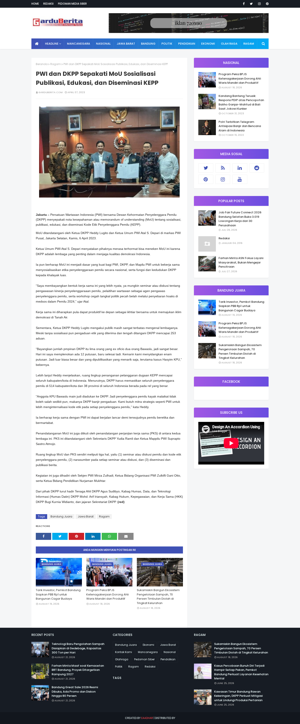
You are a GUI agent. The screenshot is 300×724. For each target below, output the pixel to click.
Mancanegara (148, 652)
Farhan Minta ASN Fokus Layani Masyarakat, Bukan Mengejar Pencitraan (241, 262)
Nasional (170, 652)
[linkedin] (239, 167)
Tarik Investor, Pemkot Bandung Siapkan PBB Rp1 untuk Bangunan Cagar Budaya (58, 594)
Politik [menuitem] (166, 44)
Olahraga (121, 659)
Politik (118, 666)
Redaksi (48, 3)
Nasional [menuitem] (103, 44)
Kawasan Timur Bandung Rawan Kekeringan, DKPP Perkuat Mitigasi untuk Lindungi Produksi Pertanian (238, 696)
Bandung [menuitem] (148, 44)
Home (35, 3)
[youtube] (239, 179)
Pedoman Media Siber (72, 3)
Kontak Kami (123, 652)
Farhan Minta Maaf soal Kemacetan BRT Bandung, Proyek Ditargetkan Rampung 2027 (78, 670)
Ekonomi (148, 645)
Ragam (55, 64)
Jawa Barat (86, 516)
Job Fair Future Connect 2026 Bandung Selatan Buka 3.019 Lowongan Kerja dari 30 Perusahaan (240, 218)
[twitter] (251, 3)
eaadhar (147, 718)
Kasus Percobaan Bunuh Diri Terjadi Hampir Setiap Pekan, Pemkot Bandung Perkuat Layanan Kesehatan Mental (241, 672)
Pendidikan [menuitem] (186, 44)
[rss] (222, 167)
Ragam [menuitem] (248, 44)
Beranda (42, 64)
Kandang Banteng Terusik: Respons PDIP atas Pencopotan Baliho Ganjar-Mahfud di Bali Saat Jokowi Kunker (241, 102)
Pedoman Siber (144, 659)
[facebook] (243, 3)
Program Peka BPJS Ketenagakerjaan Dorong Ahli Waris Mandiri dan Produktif (107, 594)
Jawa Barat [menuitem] (126, 44)
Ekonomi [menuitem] (208, 44)
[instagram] (259, 3)
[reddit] (256, 167)
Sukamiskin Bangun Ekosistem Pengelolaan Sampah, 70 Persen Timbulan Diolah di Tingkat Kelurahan (158, 596)
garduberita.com (50, 92)
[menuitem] (36, 43)
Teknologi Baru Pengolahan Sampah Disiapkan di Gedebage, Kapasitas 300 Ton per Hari (78, 648)
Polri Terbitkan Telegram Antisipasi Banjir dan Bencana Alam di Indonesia (240, 126)
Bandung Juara (61, 516)
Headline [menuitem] (51, 44)
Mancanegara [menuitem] (78, 44)
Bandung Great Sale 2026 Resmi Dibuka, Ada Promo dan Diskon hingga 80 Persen (75, 691)
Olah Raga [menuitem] (229, 44)
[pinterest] (266, 3)
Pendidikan (168, 659)
